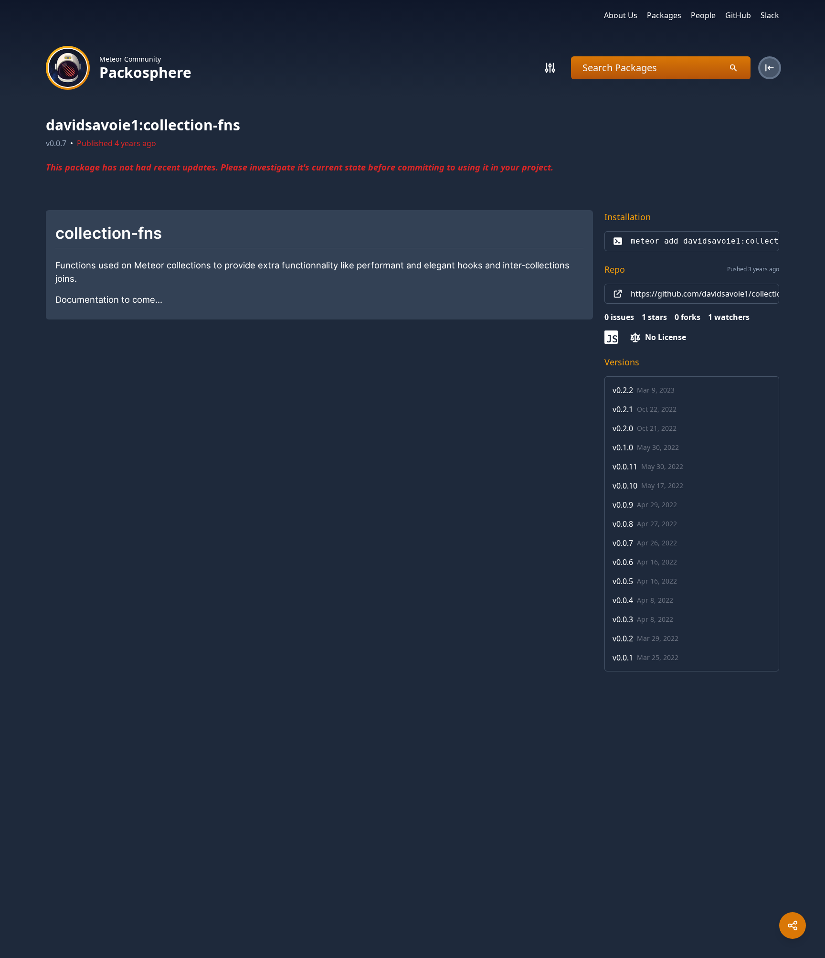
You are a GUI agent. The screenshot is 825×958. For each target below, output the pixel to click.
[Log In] (769, 67)
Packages (664, 15)
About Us (620, 15)
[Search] (550, 67)
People (703, 15)
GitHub (738, 15)
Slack (770, 15)
